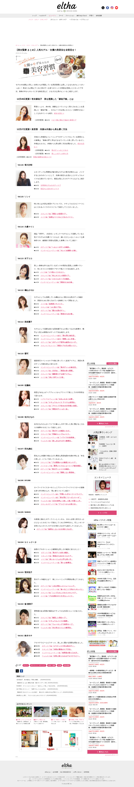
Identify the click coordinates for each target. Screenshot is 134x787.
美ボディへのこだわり (60, 150)
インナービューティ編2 (61, 497)
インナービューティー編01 (58, 335)
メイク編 (57, 217)
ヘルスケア (42, 15)
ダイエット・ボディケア (58, 19)
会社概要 (55, 772)
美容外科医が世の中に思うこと (101, 508)
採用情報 (86, 772)
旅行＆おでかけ (82, 15)
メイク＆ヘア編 (61, 466)
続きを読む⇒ (59, 113)
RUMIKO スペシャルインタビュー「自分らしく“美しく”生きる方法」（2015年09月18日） (42, 686)
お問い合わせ (77, 772)
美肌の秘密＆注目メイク (42, 157)
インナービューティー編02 (58, 339)
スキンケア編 (54, 214)
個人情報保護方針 (65, 772)
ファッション (70, 15)
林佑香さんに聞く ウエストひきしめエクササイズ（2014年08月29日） (37, 695)
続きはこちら (103, 423)
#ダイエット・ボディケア (38, 665)
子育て (91, 15)
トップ (34, 15)
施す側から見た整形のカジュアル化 (102, 505)
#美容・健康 (51, 665)
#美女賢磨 (67, 665)
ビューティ (52, 15)
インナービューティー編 (59, 250)
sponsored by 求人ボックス (111, 426)
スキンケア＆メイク (59, 345)
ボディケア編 (56, 247)
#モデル (26, 665)
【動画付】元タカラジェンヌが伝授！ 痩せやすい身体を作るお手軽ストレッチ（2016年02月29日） (45, 692)
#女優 (59, 665)
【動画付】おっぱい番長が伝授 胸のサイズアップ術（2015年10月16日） (38, 683)
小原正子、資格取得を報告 (99, 499)
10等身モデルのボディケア (51, 185)
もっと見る (103, 512)
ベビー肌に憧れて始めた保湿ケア (63, 120)
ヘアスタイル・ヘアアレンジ (79, 19)
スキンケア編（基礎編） (57, 371)
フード (61, 15)
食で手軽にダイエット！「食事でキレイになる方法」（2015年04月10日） (38, 689)
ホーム (18, 45)
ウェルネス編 (56, 441)
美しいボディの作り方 (60, 153)
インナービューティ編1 (62, 494)
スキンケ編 (51, 307)
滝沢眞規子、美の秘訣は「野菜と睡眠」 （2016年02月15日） (34, 679)
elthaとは (47, 772)
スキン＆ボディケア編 (59, 504)
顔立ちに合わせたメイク (50, 189)
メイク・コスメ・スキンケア (38, 19)
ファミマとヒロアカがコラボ (100, 502)
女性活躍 (99, 15)
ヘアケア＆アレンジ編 (57, 399)
